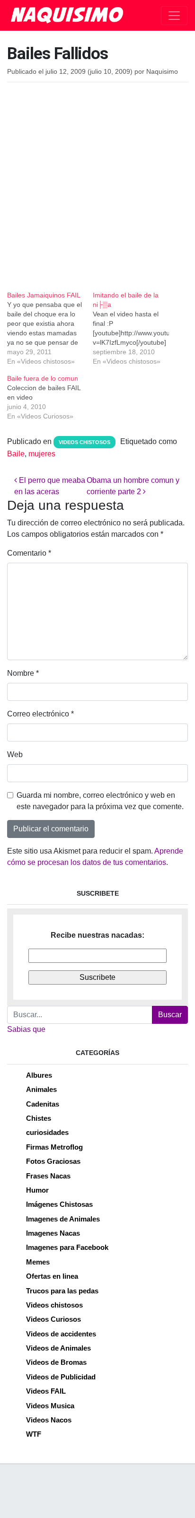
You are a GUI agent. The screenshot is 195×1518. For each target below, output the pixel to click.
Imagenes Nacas (53, 1233)
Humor (37, 1190)
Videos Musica (50, 1406)
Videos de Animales (58, 1348)
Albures (39, 1075)
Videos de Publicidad (61, 1377)
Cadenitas (42, 1104)
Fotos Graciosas (53, 1161)
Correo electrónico (40, 714)
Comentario (29, 553)
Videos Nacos (48, 1420)
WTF (33, 1434)
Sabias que (26, 1029)
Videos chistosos (84, 442)
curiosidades (47, 1132)
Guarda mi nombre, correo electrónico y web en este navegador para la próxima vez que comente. (100, 801)
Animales (41, 1089)
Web (15, 754)
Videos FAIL (46, 1391)
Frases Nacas (48, 1176)
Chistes (38, 1118)
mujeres (41, 454)
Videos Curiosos (53, 1319)
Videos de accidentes (61, 1334)
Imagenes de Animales (63, 1219)
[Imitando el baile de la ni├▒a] (135, 328)
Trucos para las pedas (62, 1291)
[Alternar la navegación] (174, 15)
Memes (38, 1262)
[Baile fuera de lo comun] (50, 397)
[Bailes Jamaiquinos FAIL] (50, 328)
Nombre (23, 673)
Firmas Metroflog (54, 1147)
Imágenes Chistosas (59, 1204)
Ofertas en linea (52, 1276)
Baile (16, 454)
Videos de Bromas (56, 1362)
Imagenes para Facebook (67, 1247)
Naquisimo (162, 71)
